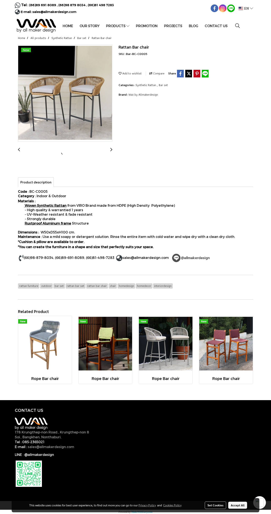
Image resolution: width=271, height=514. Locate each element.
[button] (237, 26)
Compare (158, 73)
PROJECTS (173, 26)
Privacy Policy (147, 505)
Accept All (238, 505)
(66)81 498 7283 (101, 5)
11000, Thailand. (76, 437)
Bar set (163, 85)
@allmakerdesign (39, 455)
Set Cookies (215, 505)
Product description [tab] (35, 182)
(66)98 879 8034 (72, 5)
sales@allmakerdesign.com (54, 12)
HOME (68, 26)
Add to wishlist (132, 73)
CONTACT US (216, 26)
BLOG (193, 26)
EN (246, 8)
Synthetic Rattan (146, 85)
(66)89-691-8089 (69, 258)
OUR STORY (90, 26)
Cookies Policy (172, 505)
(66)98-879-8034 (38, 258)
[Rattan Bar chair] (65, 93)
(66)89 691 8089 (42, 5)
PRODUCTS (116, 26)
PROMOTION (147, 26)
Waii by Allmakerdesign (143, 94)
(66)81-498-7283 (100, 258)
